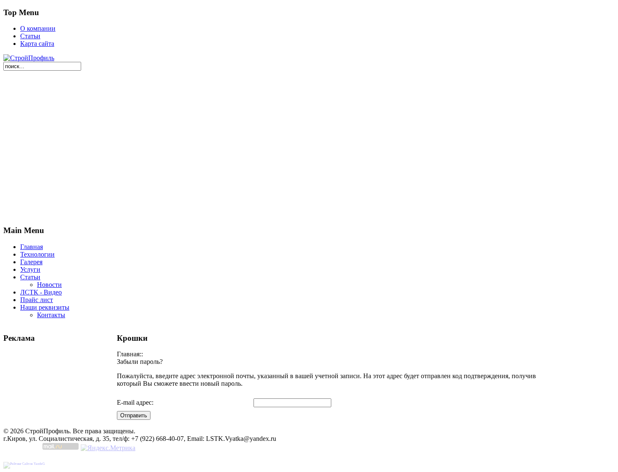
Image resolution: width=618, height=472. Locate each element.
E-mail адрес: (135, 402)
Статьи (30, 36)
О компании (37, 28)
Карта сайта (37, 43)
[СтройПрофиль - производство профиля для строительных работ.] (28, 57)
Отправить (133, 415)
